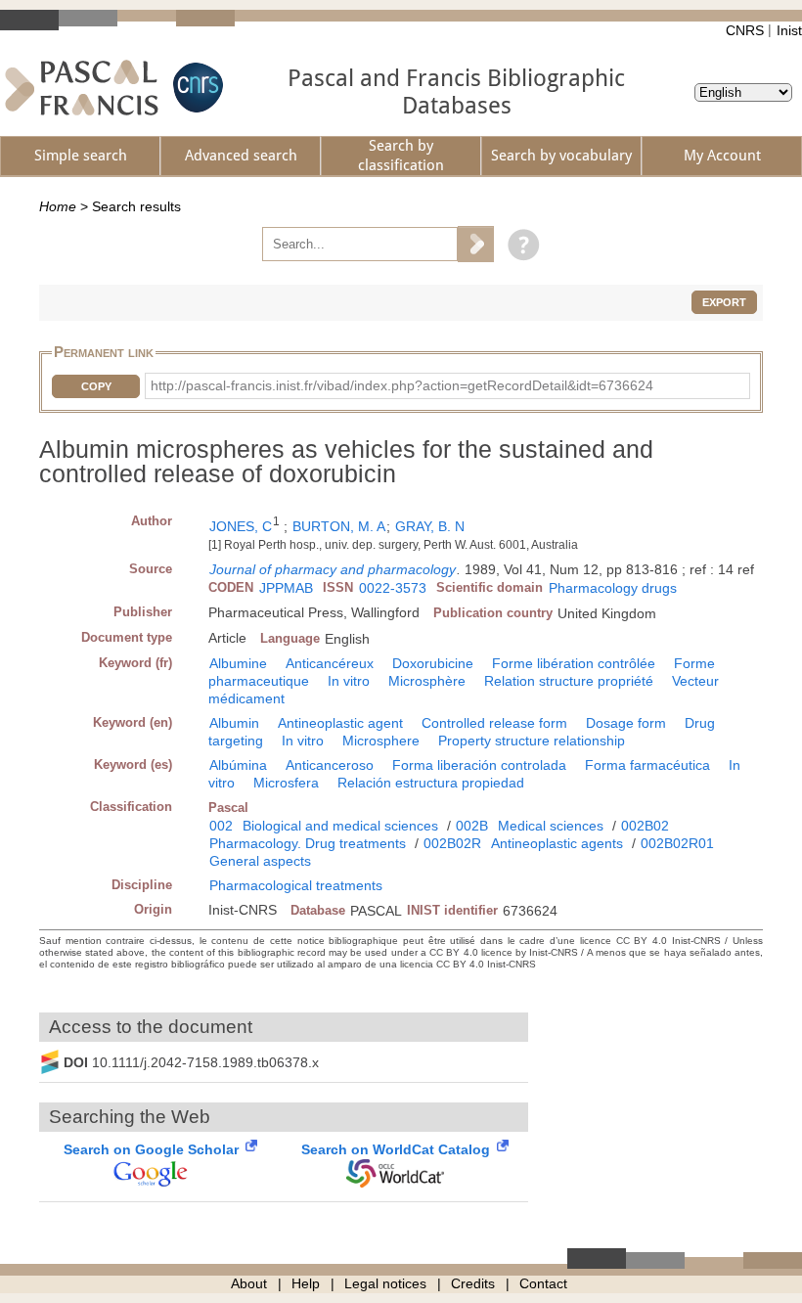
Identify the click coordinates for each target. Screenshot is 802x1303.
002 (221, 825)
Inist (789, 30)
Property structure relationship (531, 740)
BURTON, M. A (338, 526)
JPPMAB (286, 588)
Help (305, 1283)
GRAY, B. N (430, 526)
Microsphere (381, 740)
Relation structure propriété (568, 681)
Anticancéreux (330, 663)
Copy (96, 386)
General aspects (260, 861)
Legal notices (385, 1283)
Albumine (238, 663)
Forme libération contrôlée (573, 663)
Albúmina (238, 765)
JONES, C (240, 526)
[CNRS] (195, 87)
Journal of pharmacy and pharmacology (332, 569)
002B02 (645, 825)
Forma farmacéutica (647, 765)
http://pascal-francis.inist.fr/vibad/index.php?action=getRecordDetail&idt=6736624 (402, 385)
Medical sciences (550, 825)
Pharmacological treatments (295, 885)
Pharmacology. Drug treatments (307, 843)
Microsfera (286, 782)
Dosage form (626, 723)
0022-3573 (392, 588)
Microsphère (427, 681)
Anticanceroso (330, 765)
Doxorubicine (432, 663)
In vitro (349, 681)
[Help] (519, 243)
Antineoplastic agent (340, 723)
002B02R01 (677, 843)
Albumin (234, 723)
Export (724, 302)
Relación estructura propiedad (430, 782)
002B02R (452, 843)
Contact (543, 1283)
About (249, 1283)
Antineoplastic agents (557, 843)
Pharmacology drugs (613, 588)
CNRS (745, 30)
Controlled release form (494, 723)
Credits (473, 1283)
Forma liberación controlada (479, 765)
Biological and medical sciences (340, 825)
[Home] (81, 87)
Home (57, 206)
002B (472, 825)
